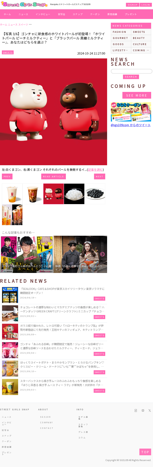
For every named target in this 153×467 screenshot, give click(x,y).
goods (118, 44)
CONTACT (46, 428)
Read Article (53, 176)
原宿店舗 (112, 14)
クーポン (95, 14)
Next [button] (102, 254)
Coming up (142, 50)
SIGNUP (133, 4)
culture (140, 44)
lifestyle (121, 50)
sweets (139, 31)
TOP (145, 452)
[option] (27, 254)
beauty (139, 37)
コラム (82, 437)
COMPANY (46, 422)
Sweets (8, 52)
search (131, 77)
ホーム (7, 14)
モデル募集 (83, 417)
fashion (119, 31)
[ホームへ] (24, 4)
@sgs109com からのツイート (131, 125)
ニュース (23, 14)
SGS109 (45, 416)
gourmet (120, 37)
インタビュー (43, 14)
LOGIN (146, 4)
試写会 (61, 14)
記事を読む (95, 169)
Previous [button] (4, 254)
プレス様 (83, 432)
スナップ (78, 14)
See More (136, 95)
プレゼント (131, 14)
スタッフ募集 (83, 425)
